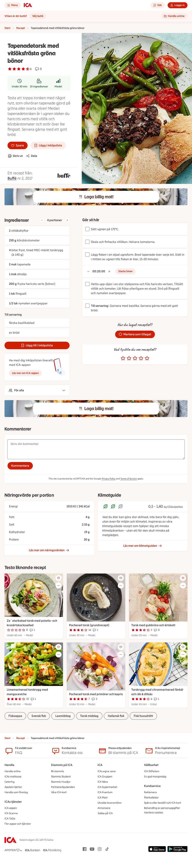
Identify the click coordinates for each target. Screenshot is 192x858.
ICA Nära (103, 781)
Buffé (12, 178)
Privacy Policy (109, 478)
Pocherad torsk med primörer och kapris (96, 694)
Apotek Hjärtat (13, 787)
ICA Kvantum (105, 792)
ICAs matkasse (12, 776)
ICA (100, 765)
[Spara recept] (59, 578)
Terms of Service (128, 478)
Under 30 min (19, 86)
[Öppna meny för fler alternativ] (59, 585)
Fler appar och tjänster (17, 823)
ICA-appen (10, 808)
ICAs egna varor (107, 771)
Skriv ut (18, 156)
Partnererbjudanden (63, 787)
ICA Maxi (102, 797)
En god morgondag (155, 776)
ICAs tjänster (13, 801)
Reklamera (150, 792)
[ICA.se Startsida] (28, 5)
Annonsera (104, 808)
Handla (9, 765)
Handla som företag (16, 792)
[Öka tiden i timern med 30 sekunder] (109, 271)
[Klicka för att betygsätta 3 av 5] (135, 358)
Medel (58, 86)
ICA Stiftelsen (151, 771)
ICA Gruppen (105, 776)
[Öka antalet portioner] (67, 220)
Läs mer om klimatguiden (140, 545)
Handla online (12, 771)
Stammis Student (61, 776)
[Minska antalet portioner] (42, 220)
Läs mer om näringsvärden (46, 550)
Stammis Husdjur (60, 781)
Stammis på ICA (61, 765)
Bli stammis (57, 771)
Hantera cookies (153, 812)
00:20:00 (98, 271)
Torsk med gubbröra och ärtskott (153, 625)
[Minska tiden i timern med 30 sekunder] (88, 271)
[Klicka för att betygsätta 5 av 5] (147, 358)
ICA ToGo (9, 818)
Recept (20, 28)
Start (7, 28)
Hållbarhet (151, 765)
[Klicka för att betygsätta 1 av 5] (123, 358)
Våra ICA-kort (59, 792)
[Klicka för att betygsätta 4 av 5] (141, 358)
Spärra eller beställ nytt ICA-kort (162, 802)
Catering (9, 781)
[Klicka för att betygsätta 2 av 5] (129, 358)
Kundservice (152, 786)
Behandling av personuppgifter (162, 808)
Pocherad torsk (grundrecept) (89, 625)
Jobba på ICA (105, 813)
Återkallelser (151, 797)
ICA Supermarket (107, 787)
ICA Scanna (11, 813)
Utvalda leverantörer (110, 802)
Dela (34, 156)
